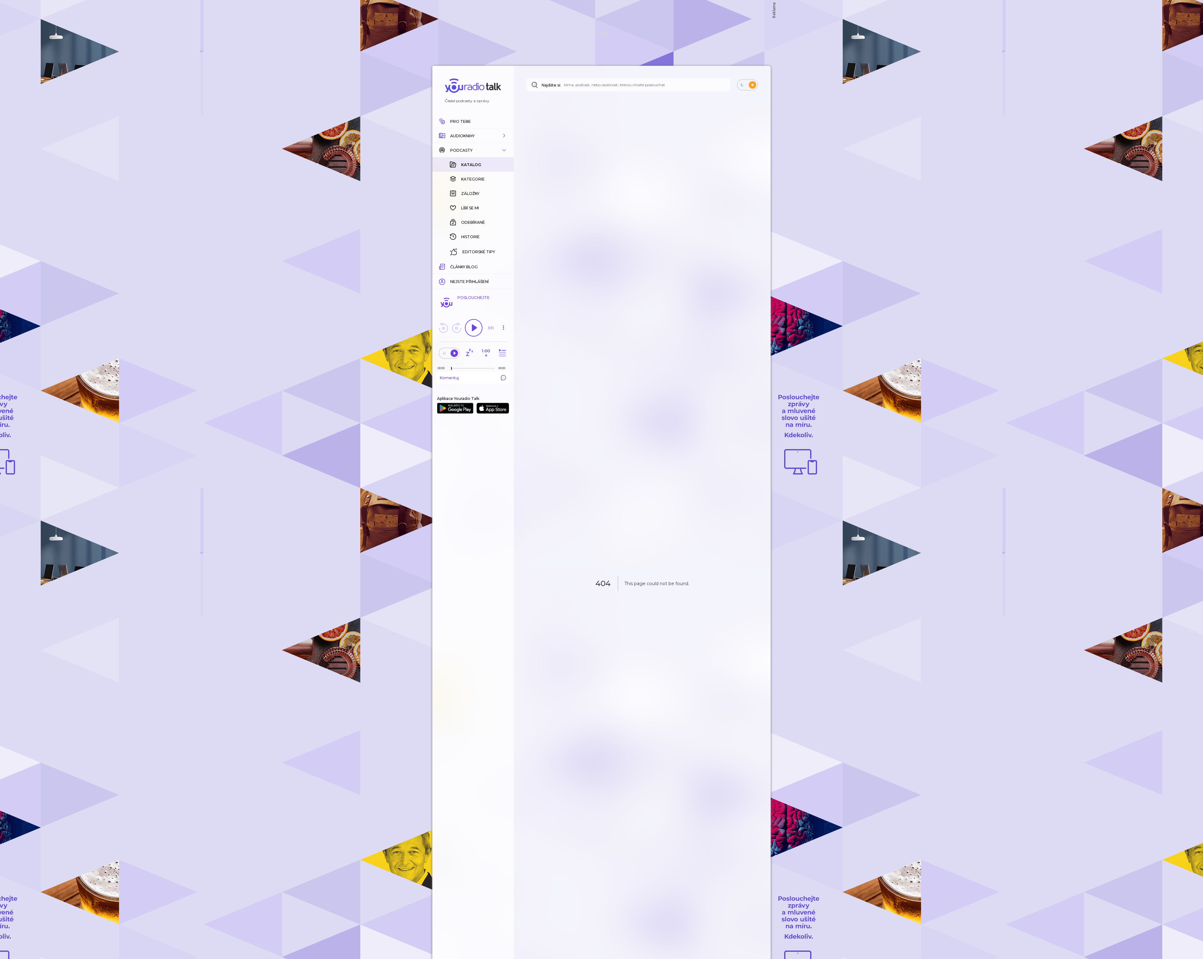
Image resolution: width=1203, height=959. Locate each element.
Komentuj (449, 377)
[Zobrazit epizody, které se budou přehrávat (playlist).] (502, 353)
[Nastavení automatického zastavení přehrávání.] (469, 353)
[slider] (451, 368)
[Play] (473, 327)
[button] (473, 135)
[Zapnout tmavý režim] (747, 85)
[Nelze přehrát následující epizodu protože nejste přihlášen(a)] (490, 327)
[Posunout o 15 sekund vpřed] (456, 327)
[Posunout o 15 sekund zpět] (443, 327)
